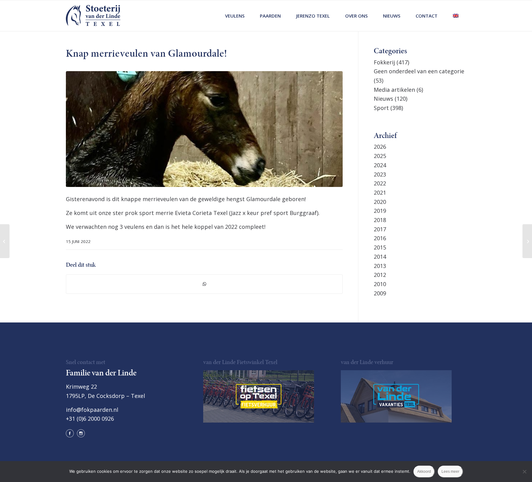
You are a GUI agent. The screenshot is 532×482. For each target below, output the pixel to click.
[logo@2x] (93, 15)
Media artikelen (394, 89)
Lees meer (450, 471)
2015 (380, 247)
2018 (380, 220)
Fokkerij (384, 62)
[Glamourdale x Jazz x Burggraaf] (204, 129)
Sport (381, 107)
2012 (380, 274)
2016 (380, 238)
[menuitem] (234, 15)
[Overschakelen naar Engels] (455, 15)
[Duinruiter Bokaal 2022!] (5, 241)
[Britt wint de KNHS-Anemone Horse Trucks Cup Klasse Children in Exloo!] (527, 241)
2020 (380, 201)
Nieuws (383, 98)
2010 (380, 284)
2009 (380, 293)
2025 (380, 156)
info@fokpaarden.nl (92, 409)
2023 (380, 174)
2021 (380, 192)
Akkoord (424, 471)
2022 (380, 183)
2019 (380, 210)
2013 (380, 265)
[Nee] (524, 471)
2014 (380, 256)
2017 (380, 229)
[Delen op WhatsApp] (204, 284)
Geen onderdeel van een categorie (419, 71)
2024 (380, 165)
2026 (380, 146)
